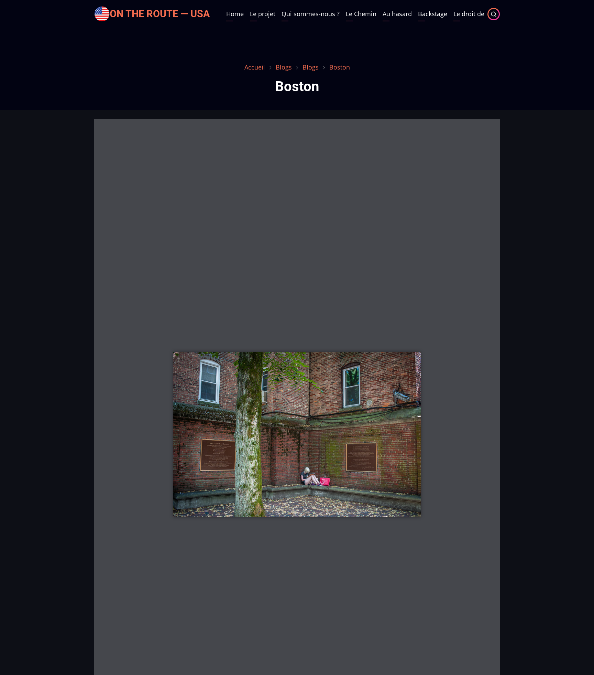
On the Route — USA (160, 14)
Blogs (284, 67)
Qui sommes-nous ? (311, 14)
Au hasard (397, 14)
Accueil (254, 67)
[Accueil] (102, 13)
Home (235, 14)
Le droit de (468, 14)
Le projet (262, 14)
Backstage (432, 14)
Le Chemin (361, 14)
